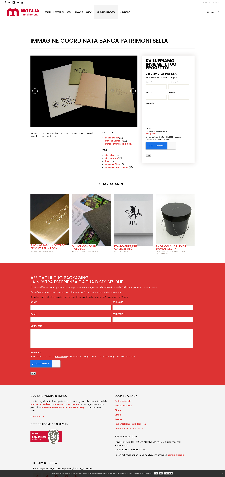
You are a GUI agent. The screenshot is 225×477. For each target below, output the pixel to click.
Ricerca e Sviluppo (123, 405)
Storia (118, 410)
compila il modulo (176, 455)
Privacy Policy (151, 134)
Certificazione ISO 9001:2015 (129, 428)
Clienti (118, 415)
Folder (108, 161)
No (161, 473)
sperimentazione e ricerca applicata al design (63, 407)
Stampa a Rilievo (113, 164)
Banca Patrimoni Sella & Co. (118, 144)
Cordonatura (111, 158)
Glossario (216, 2)
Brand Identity (112, 137)
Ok (156, 473)
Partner (118, 419)
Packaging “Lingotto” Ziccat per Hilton (47, 246)
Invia (148, 155)
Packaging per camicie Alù (125, 247)
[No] (222, 474)
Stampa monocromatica (117, 167)
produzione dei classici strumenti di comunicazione (54, 404)
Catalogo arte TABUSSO (84, 247)
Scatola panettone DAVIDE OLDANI (171, 247)
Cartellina (109, 155)
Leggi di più (168, 473)
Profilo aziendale (123, 401)
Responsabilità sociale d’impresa (130, 424)
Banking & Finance (114, 141)
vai (50, 219)
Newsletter (207, 2)
